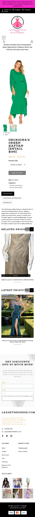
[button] (32, 229)
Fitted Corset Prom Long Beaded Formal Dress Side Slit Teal (17, 341)
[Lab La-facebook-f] (2, 436)
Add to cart (17, 173)
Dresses (11, 187)
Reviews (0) (7, 202)
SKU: (10, 180)
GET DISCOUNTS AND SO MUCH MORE (17, 363)
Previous (7, 132)
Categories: (12, 183)
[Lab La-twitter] (7, 436)
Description (7, 193)
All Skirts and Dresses (16, 185)
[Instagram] (11, 436)
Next (6, 134)
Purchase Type (13, 160)
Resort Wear (18, 187)
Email (3, 390)
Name (3, 382)
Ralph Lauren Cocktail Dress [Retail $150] (17, 280)
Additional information (12, 198)
